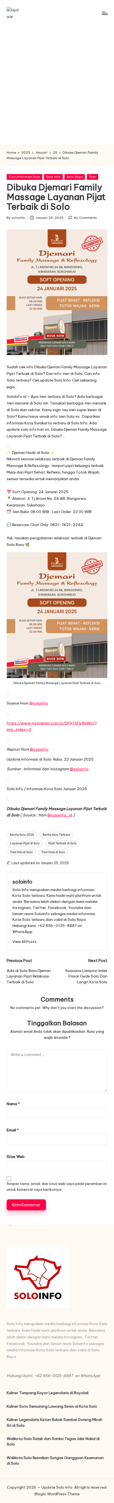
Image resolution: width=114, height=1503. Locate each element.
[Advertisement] (57, 86)
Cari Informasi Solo (24, 177)
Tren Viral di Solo (53, 852)
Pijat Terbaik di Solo (62, 843)
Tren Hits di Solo (21, 852)
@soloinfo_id (59, 815)
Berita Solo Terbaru (56, 835)
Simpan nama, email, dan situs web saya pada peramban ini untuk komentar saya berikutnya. (57, 1187)
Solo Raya (75, 177)
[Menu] (104, 13)
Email (13, 1130)
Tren (92, 177)
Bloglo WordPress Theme (57, 1493)
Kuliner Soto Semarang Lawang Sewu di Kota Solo (52, 1406)
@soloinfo (38, 703)
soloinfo (22, 881)
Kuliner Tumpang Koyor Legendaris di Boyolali (48, 1392)
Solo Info (53, 177)
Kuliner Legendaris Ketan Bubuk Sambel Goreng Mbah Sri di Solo (54, 1422)
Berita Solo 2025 (22, 835)
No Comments (85, 218)
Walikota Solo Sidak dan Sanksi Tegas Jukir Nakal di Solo (53, 1441)
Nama (13, 1103)
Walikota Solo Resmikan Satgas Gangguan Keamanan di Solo (55, 1460)
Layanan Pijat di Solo (25, 843)
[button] (24, 941)
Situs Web (16, 1156)
